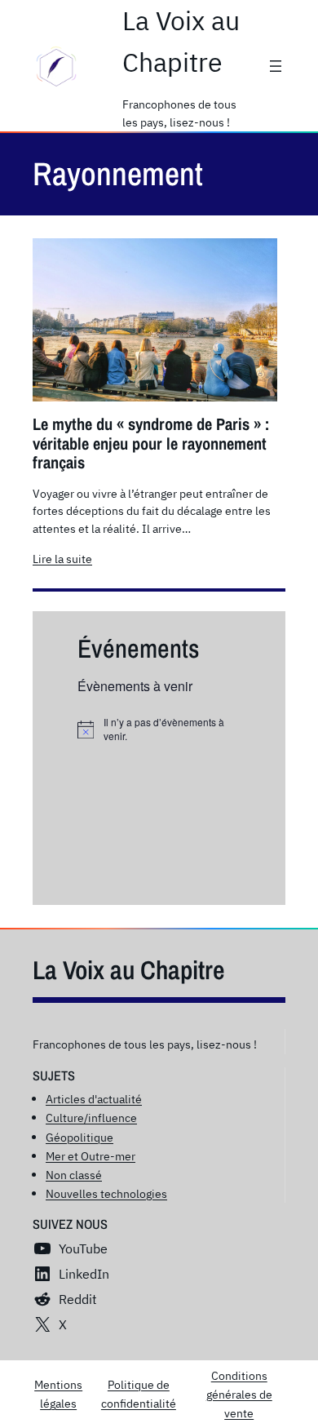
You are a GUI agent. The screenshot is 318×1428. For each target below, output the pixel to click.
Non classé (74, 1174)
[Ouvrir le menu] (275, 66)
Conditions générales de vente (239, 1394)
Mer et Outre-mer (90, 1156)
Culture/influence (91, 1117)
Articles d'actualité (94, 1098)
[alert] (159, 729)
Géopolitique (79, 1137)
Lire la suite (62, 559)
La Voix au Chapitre (129, 969)
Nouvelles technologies (106, 1193)
